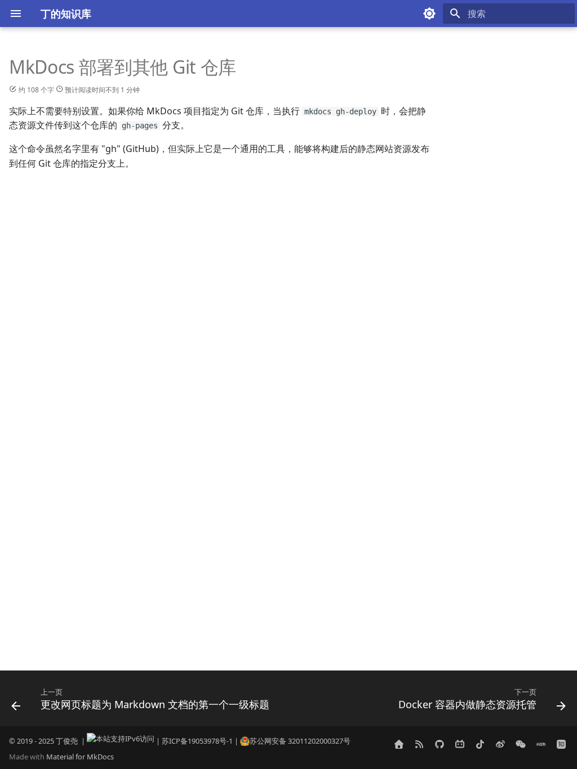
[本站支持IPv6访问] (120, 741)
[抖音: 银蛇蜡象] (480, 744)
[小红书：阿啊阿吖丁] (541, 744)
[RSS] (419, 744)
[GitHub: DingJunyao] (439, 744)
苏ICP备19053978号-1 (197, 741)
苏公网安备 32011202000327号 (300, 741)
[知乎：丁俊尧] (561, 744)
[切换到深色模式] (429, 13)
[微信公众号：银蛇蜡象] (521, 744)
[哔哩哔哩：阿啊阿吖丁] (460, 744)
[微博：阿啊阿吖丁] (500, 744)
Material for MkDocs (80, 757)
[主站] (399, 744)
